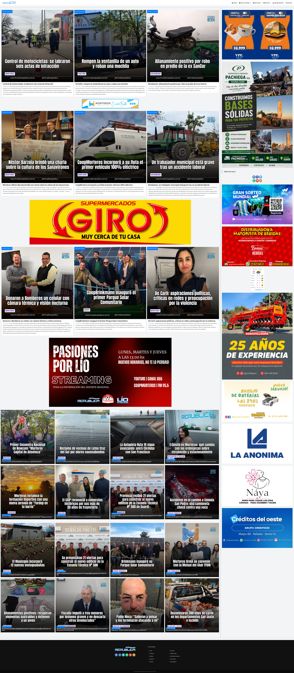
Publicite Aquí (173, 653)
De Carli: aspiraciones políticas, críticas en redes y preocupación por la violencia (181, 321)
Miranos (151, 661)
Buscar (289, 3)
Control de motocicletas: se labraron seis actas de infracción (28, 84)
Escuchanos (173, 659)
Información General (175, 656)
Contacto (151, 653)
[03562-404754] (260, 180)
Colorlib (158, 671)
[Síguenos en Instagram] (257, 177)
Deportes (151, 659)
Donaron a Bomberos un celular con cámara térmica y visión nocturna (32, 321)
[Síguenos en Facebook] (253, 177)
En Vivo (267, 3)
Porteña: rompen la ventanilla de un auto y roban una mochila (102, 84)
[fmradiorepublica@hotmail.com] (257, 180)
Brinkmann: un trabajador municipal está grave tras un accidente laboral (178, 185)
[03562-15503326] (253, 180)
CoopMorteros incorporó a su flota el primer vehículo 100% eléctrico (104, 185)
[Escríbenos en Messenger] (260, 177)
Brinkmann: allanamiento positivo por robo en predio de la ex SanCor (177, 84)
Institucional (245, 3)
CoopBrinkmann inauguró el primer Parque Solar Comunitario (102, 321)
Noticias (257, 3)
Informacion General (7, 11)
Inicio (235, 3)
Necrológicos (279, 3)
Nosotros (172, 650)
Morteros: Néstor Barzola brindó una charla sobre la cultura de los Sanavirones (36, 185)
